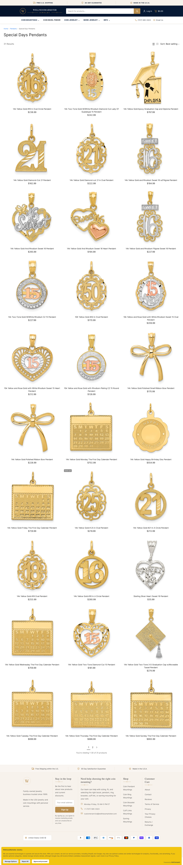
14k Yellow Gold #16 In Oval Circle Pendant (32, 109)
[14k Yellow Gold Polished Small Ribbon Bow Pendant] (150, 357)
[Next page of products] (96, 747)
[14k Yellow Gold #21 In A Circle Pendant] (150, 496)
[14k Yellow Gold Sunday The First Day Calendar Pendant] (150, 705)
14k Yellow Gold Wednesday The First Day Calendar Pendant (32, 665)
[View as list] (157, 44)
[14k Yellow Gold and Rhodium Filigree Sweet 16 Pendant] (150, 217)
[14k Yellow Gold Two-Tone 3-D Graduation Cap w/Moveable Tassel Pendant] (150, 633)
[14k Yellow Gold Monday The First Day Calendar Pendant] (91, 428)
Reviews (148, 799)
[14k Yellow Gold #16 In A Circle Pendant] (91, 565)
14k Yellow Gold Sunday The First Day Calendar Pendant (151, 736)
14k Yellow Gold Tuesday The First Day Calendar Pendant (32, 736)
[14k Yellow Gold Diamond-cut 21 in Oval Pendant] (91, 149)
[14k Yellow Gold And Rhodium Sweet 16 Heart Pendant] (91, 217)
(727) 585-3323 (144, 20)
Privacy (148, 809)
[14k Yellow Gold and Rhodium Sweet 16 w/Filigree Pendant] (150, 149)
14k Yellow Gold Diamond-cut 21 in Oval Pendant (91, 180)
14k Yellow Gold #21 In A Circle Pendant (151, 528)
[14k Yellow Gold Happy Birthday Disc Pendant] (150, 428)
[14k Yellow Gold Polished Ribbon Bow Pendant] (32, 428)
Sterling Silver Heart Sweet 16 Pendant (151, 596)
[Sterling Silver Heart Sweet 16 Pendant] (150, 565)
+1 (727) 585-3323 (91, 809)
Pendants (13, 29)
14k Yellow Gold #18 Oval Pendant (32, 596)
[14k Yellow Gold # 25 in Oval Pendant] (91, 496)
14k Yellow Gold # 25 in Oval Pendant (91, 528)
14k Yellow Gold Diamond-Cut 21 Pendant (32, 180)
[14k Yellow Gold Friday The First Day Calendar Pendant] (32, 496)
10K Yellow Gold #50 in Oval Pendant (91, 317)
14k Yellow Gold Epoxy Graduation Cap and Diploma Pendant (150, 109)
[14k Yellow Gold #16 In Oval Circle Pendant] (32, 78)
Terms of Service (152, 804)
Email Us (159, 20)
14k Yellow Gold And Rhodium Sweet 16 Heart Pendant (91, 248)
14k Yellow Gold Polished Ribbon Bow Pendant (32, 459)
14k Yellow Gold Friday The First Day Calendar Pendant (32, 528)
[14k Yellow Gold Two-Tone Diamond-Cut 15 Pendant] (91, 633)
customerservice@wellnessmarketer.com (100, 814)
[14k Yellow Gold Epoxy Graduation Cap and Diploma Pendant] (150, 78)
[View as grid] (153, 44)
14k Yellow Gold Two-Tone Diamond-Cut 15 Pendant (91, 665)
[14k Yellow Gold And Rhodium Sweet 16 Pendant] (32, 217)
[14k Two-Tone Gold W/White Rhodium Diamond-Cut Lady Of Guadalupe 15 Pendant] (91, 78)
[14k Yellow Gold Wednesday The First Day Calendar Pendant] (32, 633)
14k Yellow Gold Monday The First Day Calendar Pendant (91, 459)
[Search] (137, 11)
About (147, 790)
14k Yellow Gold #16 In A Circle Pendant (91, 596)
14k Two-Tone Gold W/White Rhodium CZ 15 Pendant (32, 317)
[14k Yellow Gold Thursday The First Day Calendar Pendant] (91, 705)
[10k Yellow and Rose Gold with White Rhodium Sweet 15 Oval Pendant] (150, 286)
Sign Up (64, 810)
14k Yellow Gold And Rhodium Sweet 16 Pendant (32, 248)
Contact (148, 794)
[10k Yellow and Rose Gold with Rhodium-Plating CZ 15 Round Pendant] (91, 357)
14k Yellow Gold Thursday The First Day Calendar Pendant (91, 736)
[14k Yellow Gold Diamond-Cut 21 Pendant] (32, 149)
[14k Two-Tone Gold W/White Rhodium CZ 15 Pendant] (32, 286)
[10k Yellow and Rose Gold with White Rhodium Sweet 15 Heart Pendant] (32, 357)
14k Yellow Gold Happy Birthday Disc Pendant (150, 459)
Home (6, 29)
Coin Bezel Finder (51, 20)
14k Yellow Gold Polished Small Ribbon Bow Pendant (150, 388)
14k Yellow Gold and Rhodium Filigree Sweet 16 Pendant (151, 248)
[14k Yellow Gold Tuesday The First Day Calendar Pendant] (32, 705)
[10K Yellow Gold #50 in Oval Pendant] (91, 286)
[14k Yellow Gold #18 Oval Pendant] (32, 565)
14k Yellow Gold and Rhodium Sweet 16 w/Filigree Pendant (151, 180)
